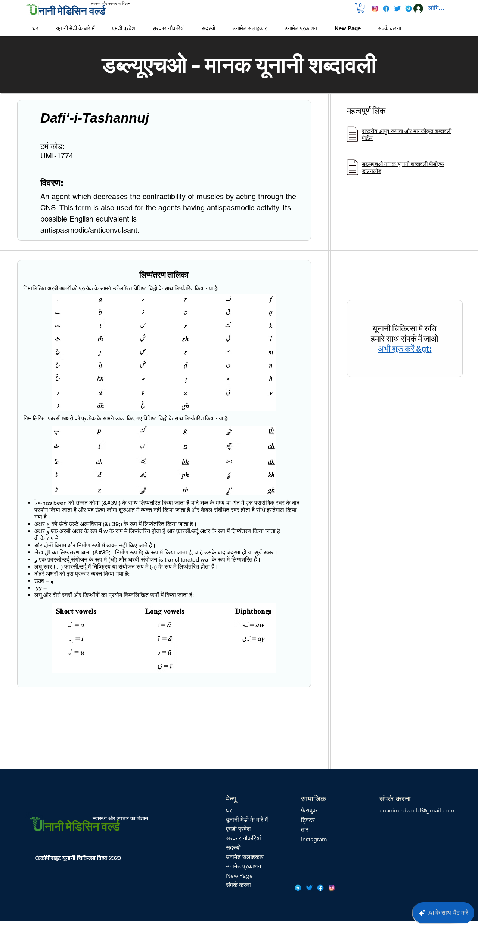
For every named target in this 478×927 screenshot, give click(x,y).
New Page (239, 875)
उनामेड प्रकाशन (243, 866)
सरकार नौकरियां (243, 838)
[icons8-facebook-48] (386, 8)
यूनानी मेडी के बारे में (247, 819)
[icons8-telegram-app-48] (408, 8)
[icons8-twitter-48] (397, 8)
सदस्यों (233, 847)
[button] (360, 8)
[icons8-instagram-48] (375, 8)
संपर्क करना (238, 885)
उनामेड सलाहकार (245, 856)
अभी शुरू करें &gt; (405, 348)
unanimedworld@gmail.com (416, 810)
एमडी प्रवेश (238, 828)
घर (229, 810)
